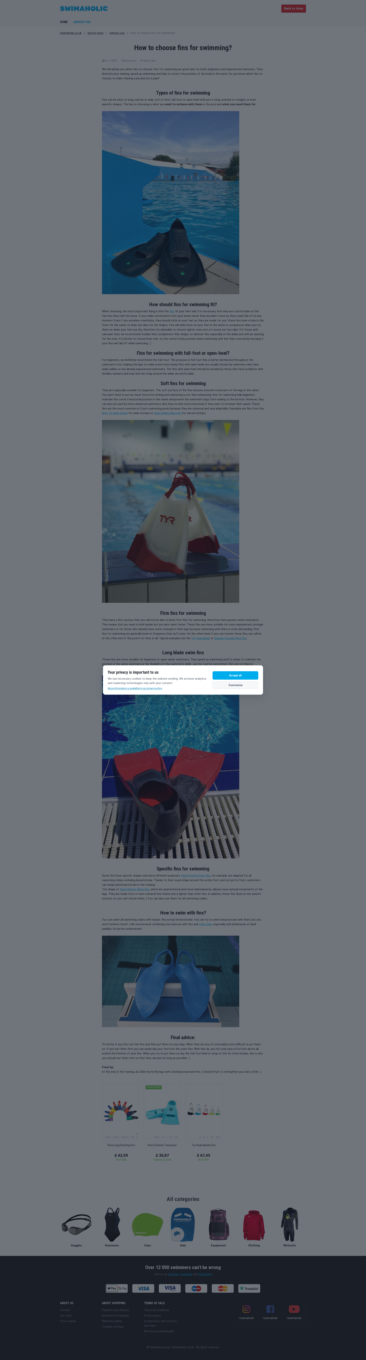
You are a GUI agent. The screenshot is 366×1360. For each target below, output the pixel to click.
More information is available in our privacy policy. (135, 688)
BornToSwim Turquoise (162, 1145)
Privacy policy (152, 1315)
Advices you (82, 22)
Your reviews (68, 1321)
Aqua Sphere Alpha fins (134, 889)
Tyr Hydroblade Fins (204, 1145)
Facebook (186, 1274)
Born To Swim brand (115, 413)
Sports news (95, 33)
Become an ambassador (159, 1331)
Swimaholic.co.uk (71, 33)
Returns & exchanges (115, 1315)
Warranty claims (112, 1321)
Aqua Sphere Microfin (167, 413)
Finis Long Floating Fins (121, 1145)
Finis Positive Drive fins (195, 875)
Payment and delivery (115, 1310)
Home (64, 22)
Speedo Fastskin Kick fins (230, 638)
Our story (66, 1315)
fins (172, 311)
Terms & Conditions (156, 1310)
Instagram (204, 1274)
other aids (205, 924)
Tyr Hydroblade (200, 638)
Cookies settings (113, 1326)
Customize (235, 685)
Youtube (173, 1274)
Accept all (235, 675)
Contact (65, 1310)
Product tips (148, 60)
